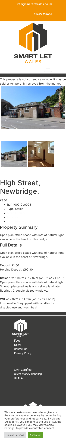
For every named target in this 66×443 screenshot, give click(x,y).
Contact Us (20, 349)
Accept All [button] (35, 435)
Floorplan (13, 217)
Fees (17, 340)
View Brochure (16, 221)
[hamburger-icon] (48, 69)
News (17, 345)
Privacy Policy (23, 353)
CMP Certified (23, 369)
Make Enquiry (16, 213)
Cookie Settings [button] (15, 435)
